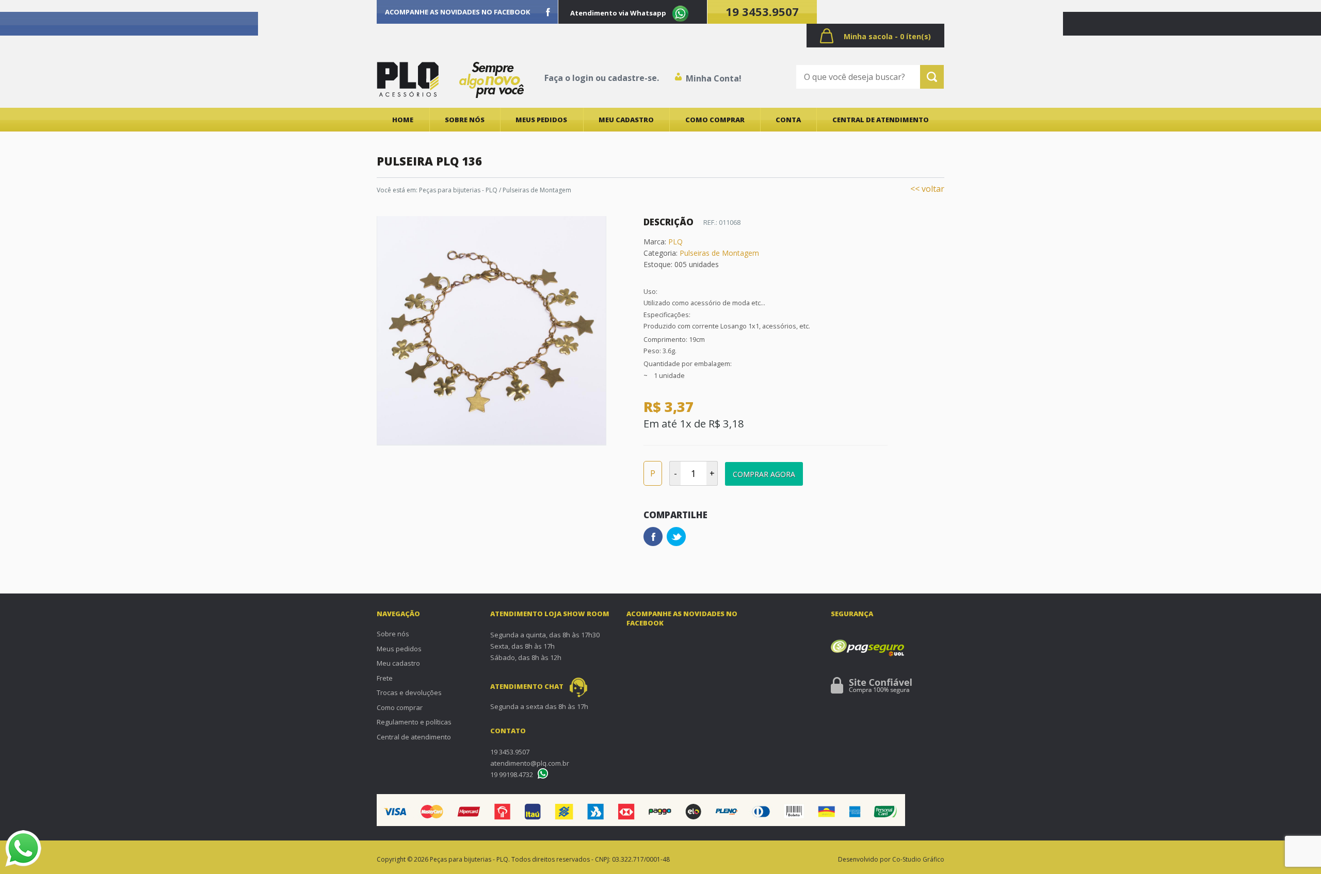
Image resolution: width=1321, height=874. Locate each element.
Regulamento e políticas (414, 722)
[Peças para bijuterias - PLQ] (408, 79)
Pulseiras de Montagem (537, 190)
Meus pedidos (541, 119)
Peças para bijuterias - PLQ (458, 190)
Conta (788, 119)
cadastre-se (632, 78)
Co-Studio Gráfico (918, 859)
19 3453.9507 (762, 11)
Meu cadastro (626, 119)
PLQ (675, 241)
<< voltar (927, 188)
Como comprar (715, 119)
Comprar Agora (764, 474)
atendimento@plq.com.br (529, 763)
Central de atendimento (880, 119)
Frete (385, 678)
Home (402, 119)
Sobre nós (465, 119)
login (582, 78)
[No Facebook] (548, 12)
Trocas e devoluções (409, 692)
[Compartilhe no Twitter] (676, 536)
